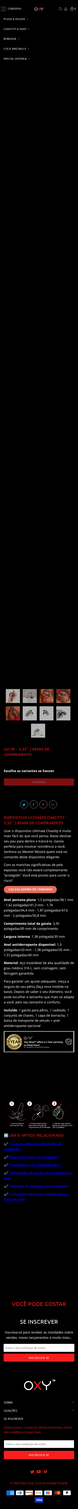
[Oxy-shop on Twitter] (32, 1472)
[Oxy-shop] (39, 9)
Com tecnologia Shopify (51, 1483)
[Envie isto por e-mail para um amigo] (53, 804)
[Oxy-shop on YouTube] (39, 1472)
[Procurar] (60, 9)
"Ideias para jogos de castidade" (33, 1157)
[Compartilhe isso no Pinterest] (43, 804)
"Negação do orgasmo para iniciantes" (38, 1186)
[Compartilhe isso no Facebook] (34, 804)
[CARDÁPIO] (2, 9)
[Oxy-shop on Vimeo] (45, 1472)
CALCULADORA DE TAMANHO (30, 889)
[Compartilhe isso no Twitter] (24, 804)
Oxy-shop (27, 1483)
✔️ (6, 1157)
